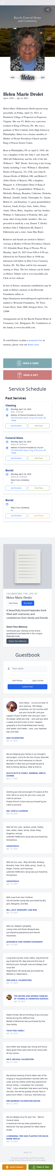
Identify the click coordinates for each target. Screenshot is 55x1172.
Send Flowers (39, 516)
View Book (13, 603)
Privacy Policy (20, 1160)
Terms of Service (35, 1160)
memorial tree (35, 340)
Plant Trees (39, 426)
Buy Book (28, 603)
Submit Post (27, 686)
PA (12, 482)
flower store (33, 344)
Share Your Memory (17, 641)
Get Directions (16, 426)
